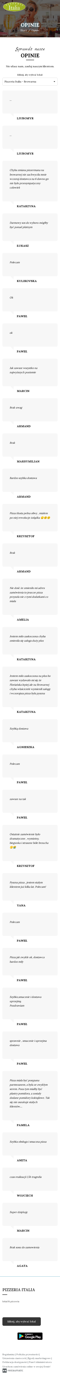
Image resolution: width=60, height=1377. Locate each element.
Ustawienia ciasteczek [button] (14, 1358)
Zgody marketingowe (39, 1358)
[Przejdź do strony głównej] (14, 7)
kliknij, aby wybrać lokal (22, 1321)
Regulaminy (8, 1354)
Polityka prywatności (27, 1354)
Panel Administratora (40, 1362)
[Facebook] (4, 1310)
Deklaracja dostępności (15, 1362)
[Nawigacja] (54, 7)
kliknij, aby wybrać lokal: (30, 74)
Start (23, 30)
